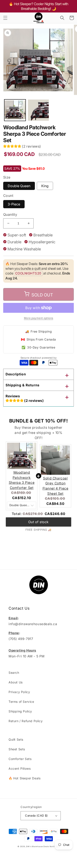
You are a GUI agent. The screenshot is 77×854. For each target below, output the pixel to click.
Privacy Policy (19, 692)
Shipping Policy (20, 711)
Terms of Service (21, 701)
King (45, 186)
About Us (16, 682)
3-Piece (14, 204)
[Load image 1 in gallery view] (15, 110)
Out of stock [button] (38, 522)
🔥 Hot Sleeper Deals (24, 778)
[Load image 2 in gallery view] (38, 110)
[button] (5, 18)
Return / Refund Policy (26, 721)
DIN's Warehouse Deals (37, 846)
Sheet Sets (17, 749)
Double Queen (19, 186)
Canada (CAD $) (36, 815)
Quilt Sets (16, 739)
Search (14, 672)
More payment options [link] (38, 318)
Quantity (10, 214)
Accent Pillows (20, 768)
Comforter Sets (20, 759)
